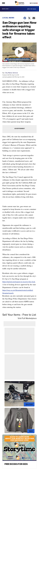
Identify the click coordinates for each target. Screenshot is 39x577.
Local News (8, 18)
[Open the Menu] (3, 3)
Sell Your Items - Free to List (19, 315)
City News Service (11, 73)
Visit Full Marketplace (27, 318)
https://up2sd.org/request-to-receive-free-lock (18, 281)
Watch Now (33, 3)
